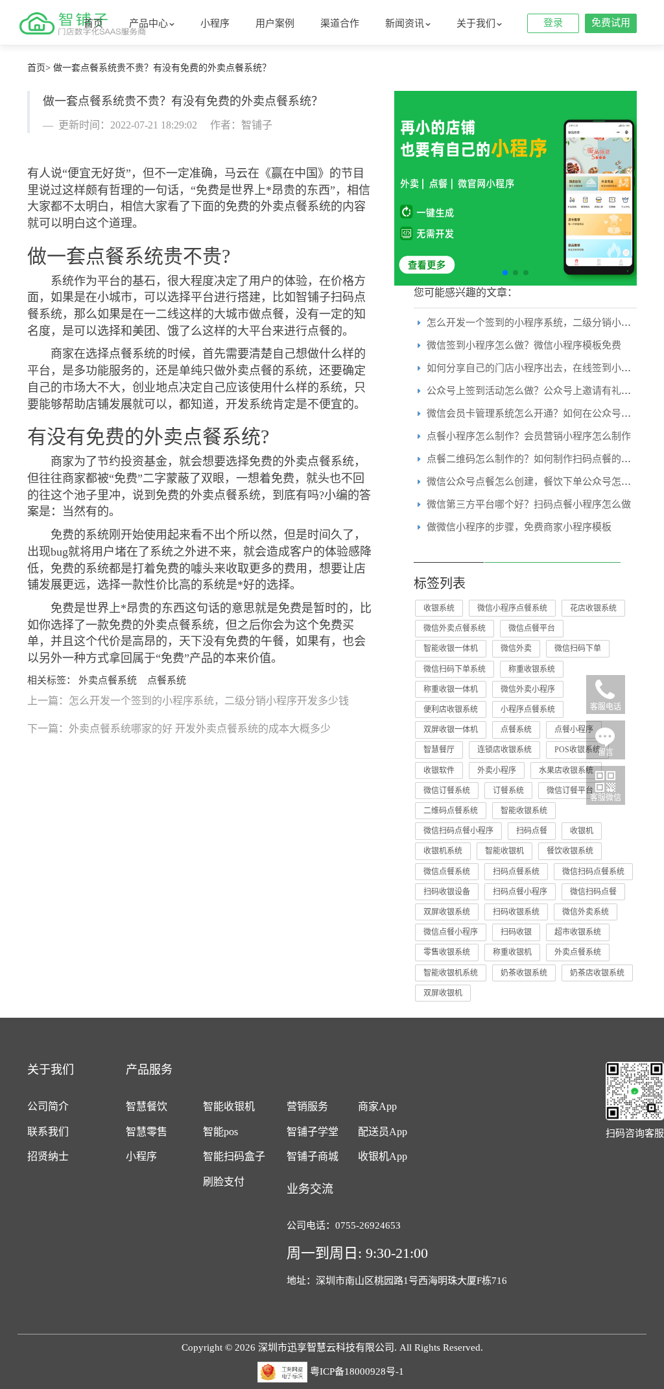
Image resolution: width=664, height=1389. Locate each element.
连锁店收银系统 (504, 749)
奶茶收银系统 (524, 972)
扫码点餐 (531, 830)
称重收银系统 (531, 669)
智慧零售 (146, 1131)
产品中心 (148, 23)
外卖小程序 (496, 770)
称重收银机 (512, 952)
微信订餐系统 (446, 790)
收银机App (382, 1156)
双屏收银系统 (446, 911)
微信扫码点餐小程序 (458, 830)
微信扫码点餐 (593, 891)
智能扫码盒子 (234, 1156)
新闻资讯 (404, 23)
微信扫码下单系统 (454, 669)
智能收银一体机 (450, 648)
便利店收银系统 (450, 709)
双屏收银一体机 (450, 729)
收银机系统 (442, 850)
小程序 (215, 23)
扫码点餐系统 (516, 871)
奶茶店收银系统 (597, 972)
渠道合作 (339, 23)
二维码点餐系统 (450, 810)
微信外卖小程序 (528, 689)
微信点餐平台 (531, 628)
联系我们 (48, 1131)
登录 (553, 23)
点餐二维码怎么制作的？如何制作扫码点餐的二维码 (538, 459)
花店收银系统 (593, 608)
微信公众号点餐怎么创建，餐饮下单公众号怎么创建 (538, 481)
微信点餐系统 (446, 871)
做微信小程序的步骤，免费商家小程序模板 (519, 527)
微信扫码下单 (577, 648)
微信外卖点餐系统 (454, 628)
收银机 (581, 830)
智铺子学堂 (312, 1131)
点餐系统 (124, 256)
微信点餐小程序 (450, 932)
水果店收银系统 (566, 770)
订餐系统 (508, 790)
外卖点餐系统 (202, 436)
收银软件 (439, 770)
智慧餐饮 (146, 1106)
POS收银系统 (577, 749)
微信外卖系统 (585, 911)
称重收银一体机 (450, 689)
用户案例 (274, 23)
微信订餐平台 (570, 790)
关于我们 (475, 23)
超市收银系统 (577, 932)
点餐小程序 (573, 729)
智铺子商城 (312, 1156)
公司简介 (48, 1106)
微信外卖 (516, 648)
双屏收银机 (442, 993)
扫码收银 (516, 932)
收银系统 (439, 608)
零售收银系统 (446, 952)
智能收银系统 (524, 810)
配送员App (382, 1131)
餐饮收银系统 (570, 850)
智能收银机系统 (450, 972)
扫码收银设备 (446, 891)
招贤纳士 (48, 1156)
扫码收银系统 (516, 911)
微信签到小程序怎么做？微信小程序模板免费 (524, 345)
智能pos (220, 1131)
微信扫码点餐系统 (593, 871)
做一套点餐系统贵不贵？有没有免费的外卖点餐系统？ (162, 68)
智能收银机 (504, 850)
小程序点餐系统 (528, 709)
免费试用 (610, 23)
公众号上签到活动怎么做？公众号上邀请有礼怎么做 (538, 391)
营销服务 (307, 1106)
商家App (377, 1106)
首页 (93, 23)
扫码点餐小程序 (520, 891)
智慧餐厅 (439, 749)
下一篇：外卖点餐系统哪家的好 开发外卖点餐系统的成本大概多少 (179, 728)
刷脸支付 (223, 1181)
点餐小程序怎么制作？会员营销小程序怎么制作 (529, 436)
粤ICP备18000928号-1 (357, 1371)
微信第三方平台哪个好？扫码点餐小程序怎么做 (529, 504)
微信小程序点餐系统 (512, 608)
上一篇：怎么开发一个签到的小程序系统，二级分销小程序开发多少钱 (188, 700)
